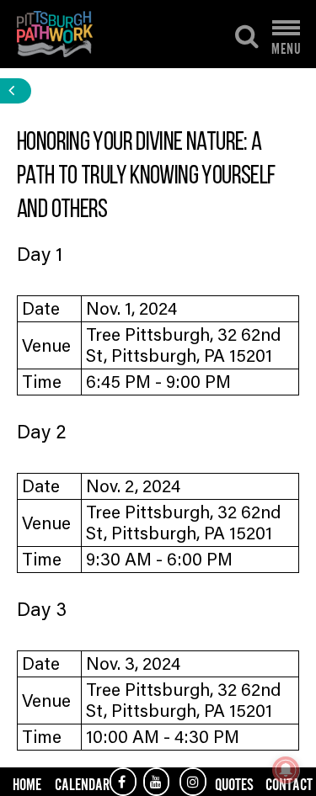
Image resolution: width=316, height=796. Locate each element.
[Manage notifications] (285, 769)
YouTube (157, 781)
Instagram (193, 781)
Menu (286, 44)
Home (27, 782)
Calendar (82, 782)
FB (123, 781)
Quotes (234, 782)
